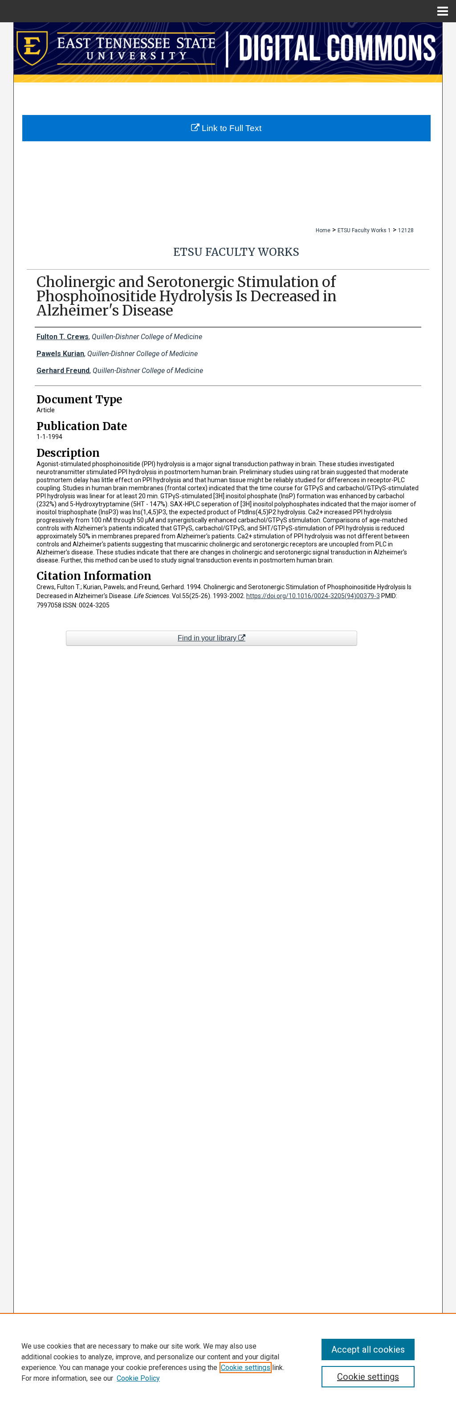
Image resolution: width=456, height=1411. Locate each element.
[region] (228, 1362)
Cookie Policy (138, 1378)
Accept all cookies (368, 1349)
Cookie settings (245, 1367)
